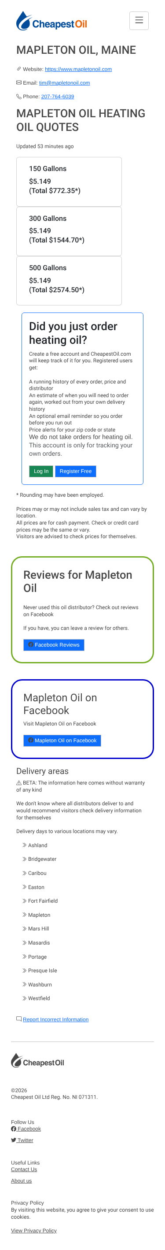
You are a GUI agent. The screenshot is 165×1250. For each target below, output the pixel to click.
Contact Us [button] (24, 1169)
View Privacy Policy (34, 1231)
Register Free (76, 471)
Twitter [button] (24, 1140)
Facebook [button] (28, 1129)
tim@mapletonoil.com (64, 83)
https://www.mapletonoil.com (78, 69)
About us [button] (21, 1181)
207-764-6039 (57, 96)
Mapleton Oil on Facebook (64, 740)
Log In (41, 471)
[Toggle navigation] (139, 20)
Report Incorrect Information (55, 1019)
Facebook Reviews (56, 645)
